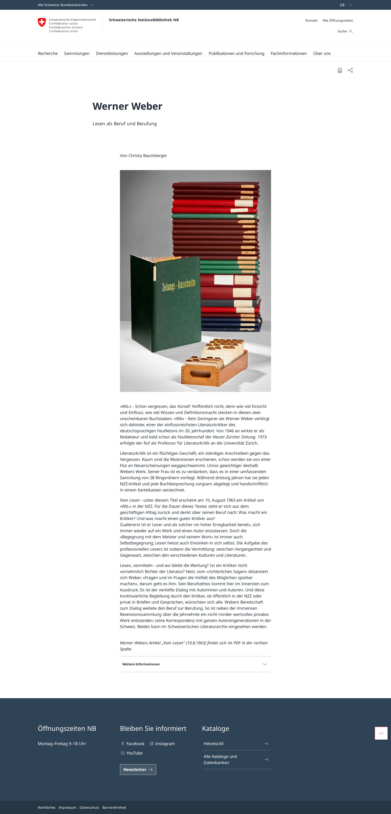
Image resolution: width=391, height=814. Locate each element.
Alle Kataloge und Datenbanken (220, 759)
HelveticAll (213, 743)
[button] (48, 53)
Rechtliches (46, 807)
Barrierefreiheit (114, 807)
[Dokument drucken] (339, 70)
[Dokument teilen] (350, 70)
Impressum (67, 807)
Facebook (135, 743)
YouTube (134, 753)
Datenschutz (89, 807)
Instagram (165, 743)
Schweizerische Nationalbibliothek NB (144, 19)
